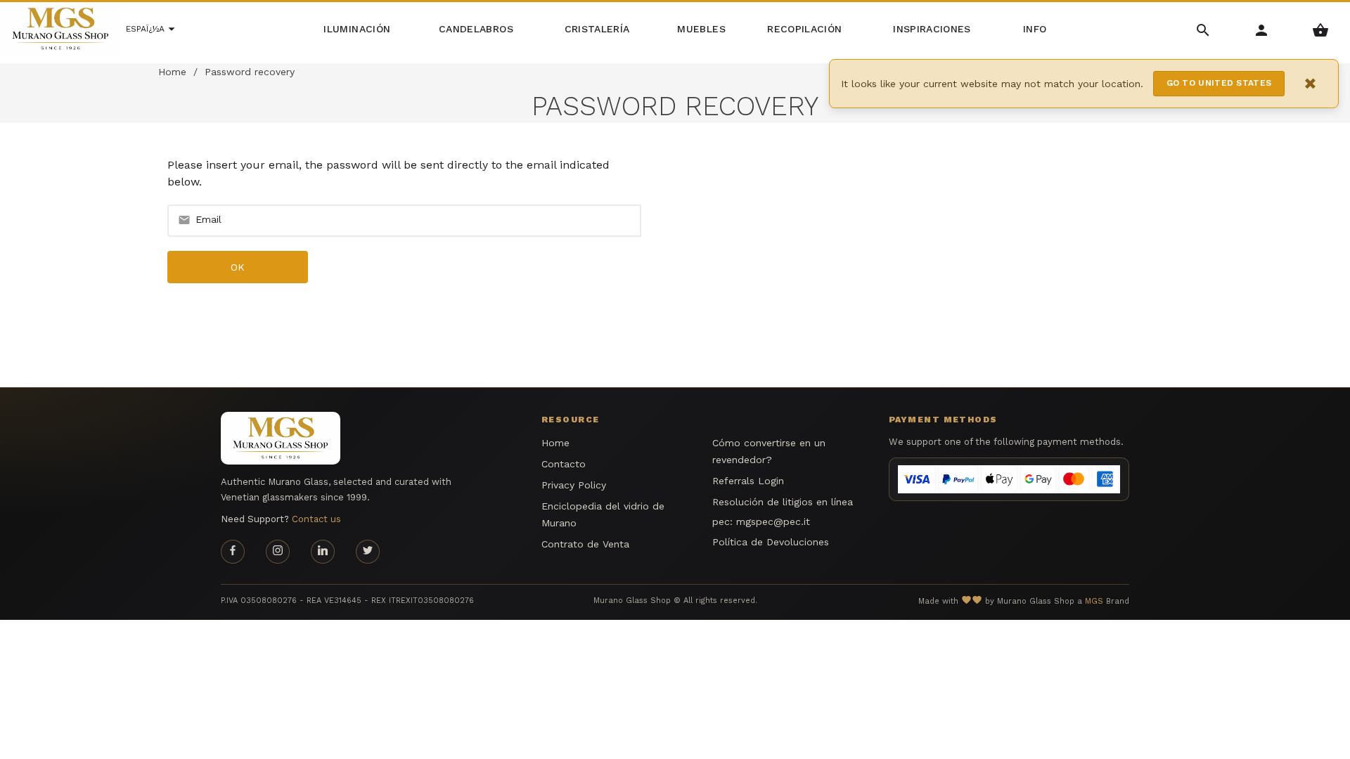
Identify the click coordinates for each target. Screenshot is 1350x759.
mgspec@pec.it (773, 521)
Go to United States (1219, 83)
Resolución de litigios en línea (782, 501)
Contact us (316, 519)
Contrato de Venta (585, 544)
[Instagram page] (278, 552)
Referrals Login (748, 480)
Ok (238, 267)
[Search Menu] (1203, 29)
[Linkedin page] (323, 552)
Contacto (563, 463)
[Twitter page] (368, 552)
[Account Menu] (1262, 29)
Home (172, 71)
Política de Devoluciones (770, 541)
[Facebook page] (233, 552)
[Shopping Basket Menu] (1321, 29)
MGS (1094, 601)
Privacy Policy (573, 485)
